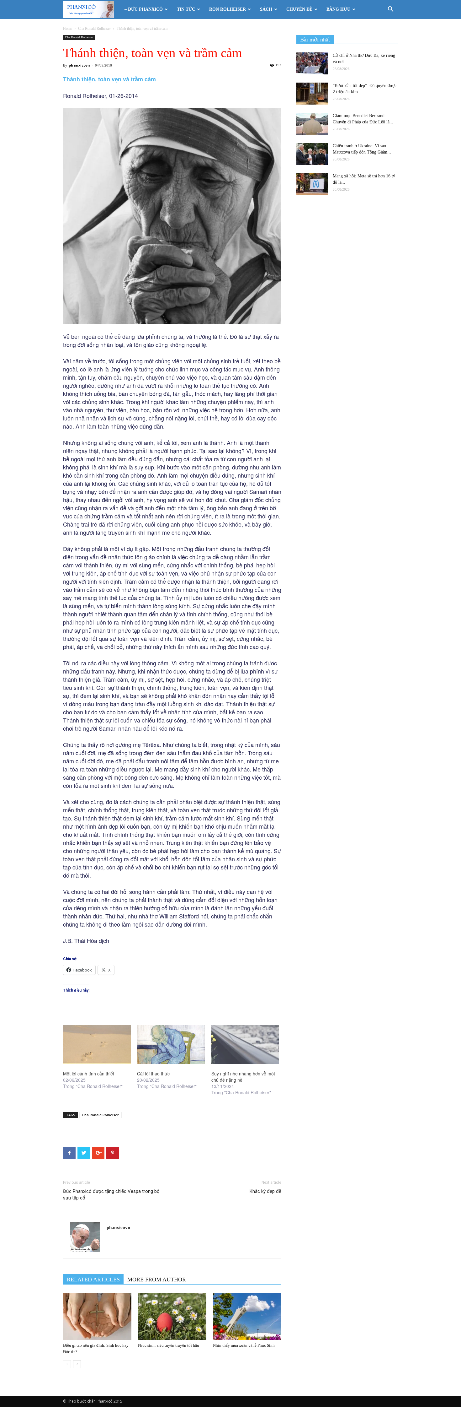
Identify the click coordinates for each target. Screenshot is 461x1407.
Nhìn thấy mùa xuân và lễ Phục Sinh (244, 1345)
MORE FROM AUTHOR (156, 1279)
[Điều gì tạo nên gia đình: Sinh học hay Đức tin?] (97, 1316)
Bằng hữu (338, 9)
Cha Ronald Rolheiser (94, 28)
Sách (266, 9)
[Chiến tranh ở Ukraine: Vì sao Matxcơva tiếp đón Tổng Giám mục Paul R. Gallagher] (312, 154)
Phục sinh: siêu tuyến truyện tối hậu (168, 1345)
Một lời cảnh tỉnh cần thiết (88, 1073)
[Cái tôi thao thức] (171, 1044)
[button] (390, 10)
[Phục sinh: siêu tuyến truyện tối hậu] (172, 1316)
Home (67, 28)
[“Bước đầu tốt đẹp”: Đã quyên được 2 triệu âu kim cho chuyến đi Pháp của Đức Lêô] (312, 94)
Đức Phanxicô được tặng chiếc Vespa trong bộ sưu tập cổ (111, 1194)
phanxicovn (79, 65)
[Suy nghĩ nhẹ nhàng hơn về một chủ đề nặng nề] (245, 1044)
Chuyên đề (299, 9)
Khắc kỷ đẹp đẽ (265, 1191)
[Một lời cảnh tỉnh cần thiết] (97, 1044)
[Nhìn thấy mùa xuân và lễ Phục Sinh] (247, 1316)
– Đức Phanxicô (144, 9)
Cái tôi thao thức (153, 1073)
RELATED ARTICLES (93, 1279)
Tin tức (186, 9)
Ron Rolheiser (227, 9)
